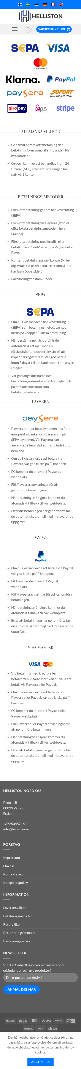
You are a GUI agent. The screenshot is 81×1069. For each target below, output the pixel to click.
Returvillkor (12, 924)
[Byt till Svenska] (28, 4)
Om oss (8, 866)
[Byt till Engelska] (61, 4)
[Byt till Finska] (20, 4)
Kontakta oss (13, 874)
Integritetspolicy (15, 882)
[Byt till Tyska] (45, 4)
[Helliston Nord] (40, 16)
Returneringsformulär (19, 932)
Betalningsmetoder (17, 916)
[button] (15, 29)
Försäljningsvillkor (16, 941)
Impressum (11, 857)
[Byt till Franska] (53, 4)
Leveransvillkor (14, 907)
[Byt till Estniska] (36, 4)
